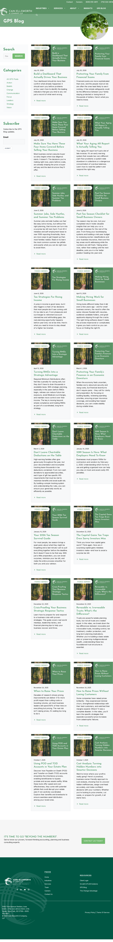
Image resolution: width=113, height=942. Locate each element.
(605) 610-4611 (92, 2)
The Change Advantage (88, 891)
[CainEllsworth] (17, 11)
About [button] (73, 8)
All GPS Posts (12, 79)
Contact (69, 2)
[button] (37, 15)
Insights (88, 8)
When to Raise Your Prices (49, 691)
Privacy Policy (90, 912)
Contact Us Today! (93, 841)
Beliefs (9, 86)
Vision (9, 107)
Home (47, 877)
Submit (8, 148)
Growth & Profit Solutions (89, 884)
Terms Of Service (103, 912)
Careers (79, 2)
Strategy (10, 104)
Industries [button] (41, 8)
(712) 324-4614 (107, 2)
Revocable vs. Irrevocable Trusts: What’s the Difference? (90, 610)
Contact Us (49, 894)
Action (9, 83)
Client (82, 880)
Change (10, 90)
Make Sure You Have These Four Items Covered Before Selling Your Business (49, 146)
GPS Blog (101, 8)
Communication (13, 93)
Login (86, 880)
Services (48, 884)
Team (47, 887)
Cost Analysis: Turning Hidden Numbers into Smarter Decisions (88, 766)
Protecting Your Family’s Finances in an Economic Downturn (90, 375)
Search (19, 56)
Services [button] (58, 8)
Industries (48, 880)
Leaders (10, 100)
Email (5, 137)
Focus (9, 97)
